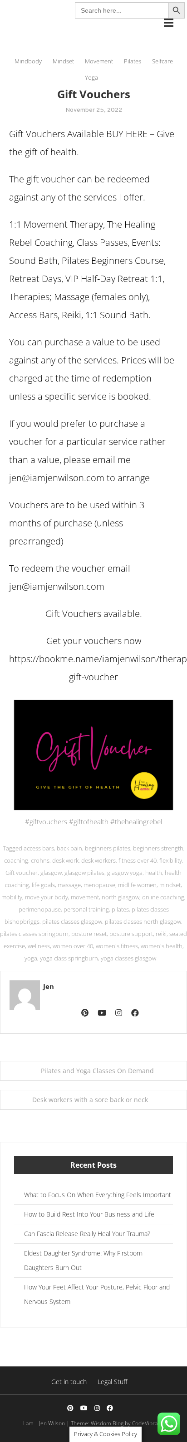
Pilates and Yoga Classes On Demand (97, 1070)
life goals (43, 885)
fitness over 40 (137, 860)
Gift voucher (21, 873)
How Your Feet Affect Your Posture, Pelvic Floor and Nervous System (97, 1294)
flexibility (170, 860)
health (153, 873)
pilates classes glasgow (72, 921)
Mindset (63, 61)
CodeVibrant (147, 1423)
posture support (131, 934)
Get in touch (69, 1381)
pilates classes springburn (34, 934)
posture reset (89, 934)
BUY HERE (127, 134)
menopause (99, 885)
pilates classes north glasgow (143, 921)
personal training (86, 909)
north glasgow (120, 897)
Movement (99, 61)
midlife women (137, 885)
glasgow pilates (84, 873)
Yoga (91, 77)
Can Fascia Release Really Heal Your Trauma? (87, 1233)
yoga (31, 958)
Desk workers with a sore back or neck (90, 1099)
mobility (11, 897)
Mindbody (28, 61)
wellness (39, 946)
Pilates (132, 61)
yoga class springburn (69, 958)
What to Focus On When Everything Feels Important (97, 1194)
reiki (161, 934)
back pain (69, 848)
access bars (39, 848)
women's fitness (117, 946)
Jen (48, 986)
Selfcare (162, 61)
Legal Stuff (112, 1381)
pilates (120, 909)
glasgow (51, 873)
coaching (16, 860)
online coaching (163, 897)
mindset (170, 885)
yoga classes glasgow (128, 958)
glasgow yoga (125, 873)
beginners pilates (107, 848)
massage (69, 885)
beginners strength (158, 848)
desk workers (98, 860)
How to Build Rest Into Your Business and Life (89, 1214)
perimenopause (40, 909)
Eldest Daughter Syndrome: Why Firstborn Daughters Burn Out (83, 1260)
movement (85, 897)
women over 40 (73, 946)
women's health (161, 946)
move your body (46, 897)
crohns (40, 860)
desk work (65, 860)
